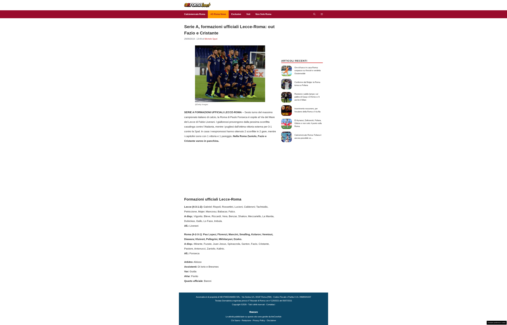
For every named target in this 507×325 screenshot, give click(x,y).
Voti (248, 14)
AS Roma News (218, 14)
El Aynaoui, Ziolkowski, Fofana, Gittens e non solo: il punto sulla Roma (308, 123)
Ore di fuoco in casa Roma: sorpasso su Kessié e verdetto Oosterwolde (307, 70)
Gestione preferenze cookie (497, 322)
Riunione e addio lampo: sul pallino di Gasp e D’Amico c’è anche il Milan (307, 97)
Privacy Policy (259, 320)
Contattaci (270, 304)
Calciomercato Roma (194, 14)
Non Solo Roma (263, 14)
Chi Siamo (235, 320)
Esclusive (236, 14)
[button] (314, 14)
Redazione (246, 320)
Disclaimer (271, 320)
